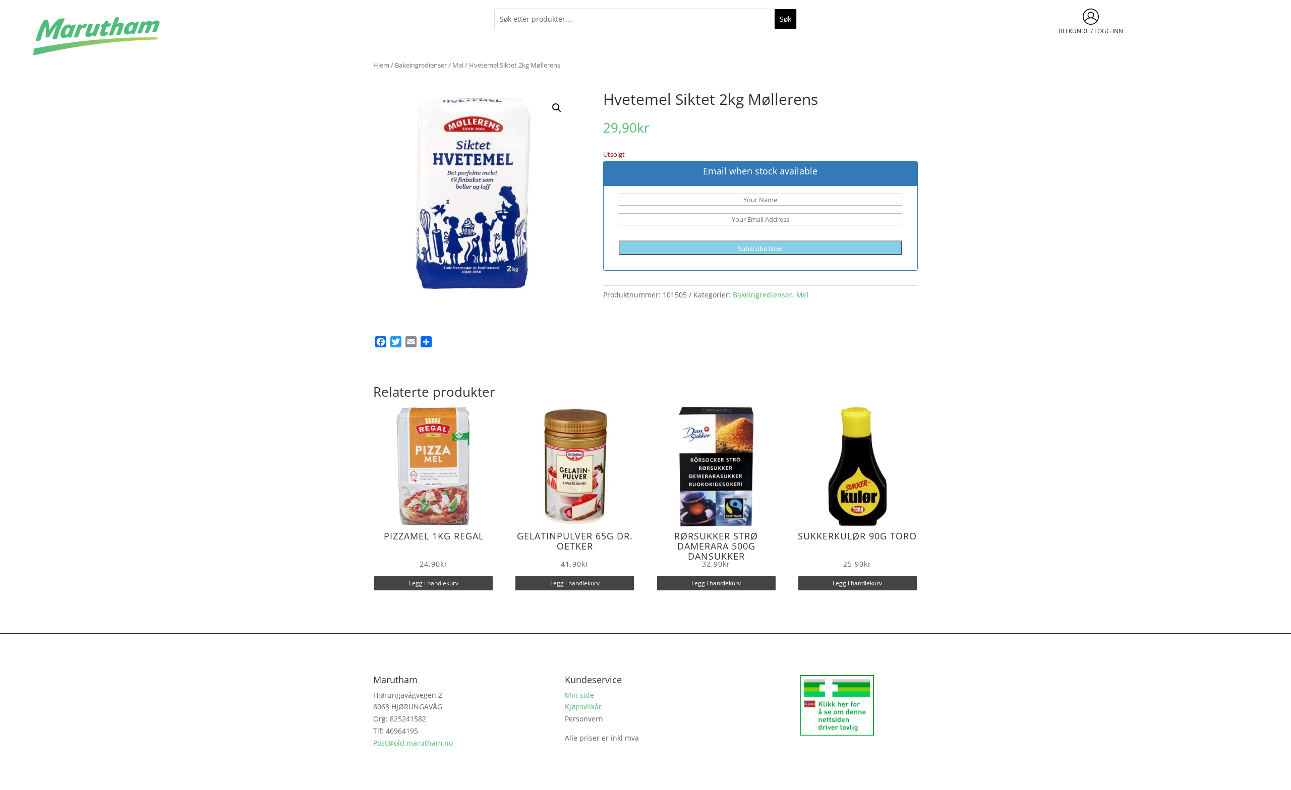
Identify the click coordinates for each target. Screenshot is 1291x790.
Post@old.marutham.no (413, 743)
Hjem (381, 65)
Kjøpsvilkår (583, 706)
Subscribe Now (760, 248)
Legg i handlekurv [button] (433, 583)
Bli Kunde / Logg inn (1091, 31)
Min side (579, 695)
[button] (557, 108)
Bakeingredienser (421, 65)
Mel (457, 65)
